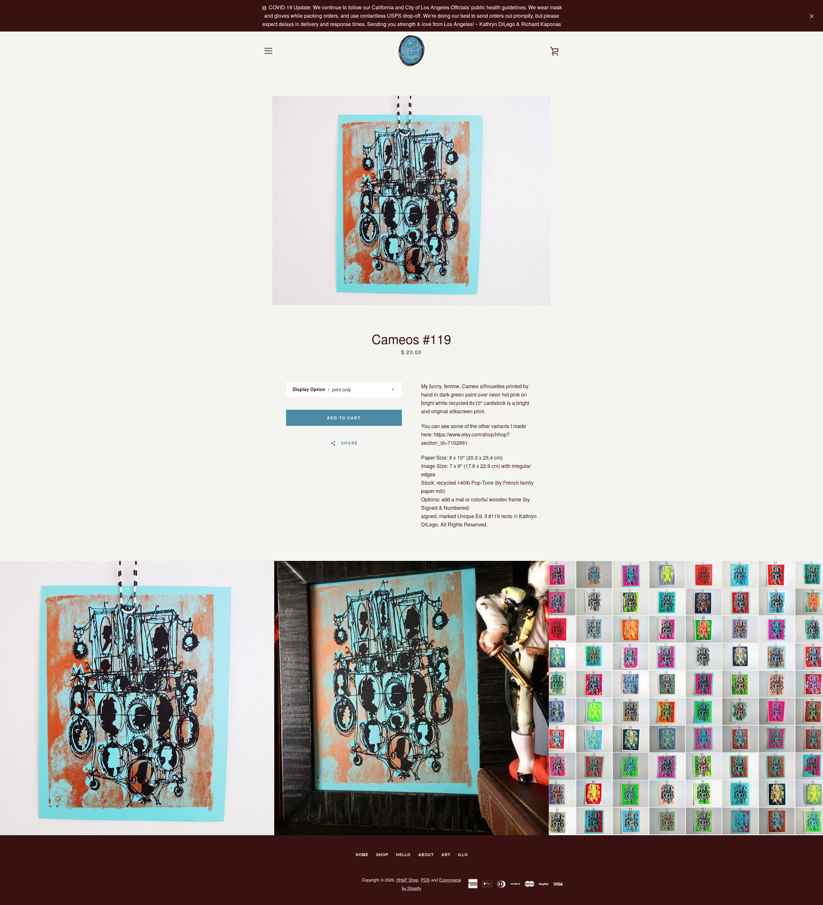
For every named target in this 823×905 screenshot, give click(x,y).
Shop (382, 854)
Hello (403, 854)
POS (425, 880)
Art (445, 854)
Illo (463, 854)
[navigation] (268, 51)
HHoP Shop (407, 880)
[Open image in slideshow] (411, 200)
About (426, 854)
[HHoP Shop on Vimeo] (285, 883)
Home (362, 854)
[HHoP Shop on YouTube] (274, 883)
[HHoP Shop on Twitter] (263, 883)
